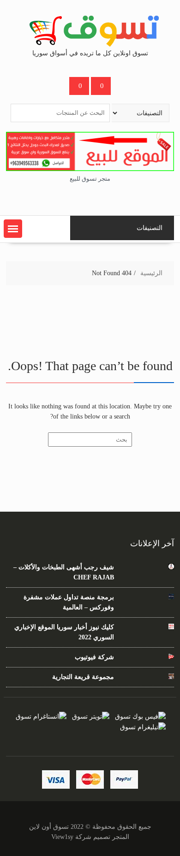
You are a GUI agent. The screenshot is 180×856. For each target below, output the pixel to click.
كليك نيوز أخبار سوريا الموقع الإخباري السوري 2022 (64, 632)
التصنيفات (149, 227)
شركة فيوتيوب (94, 657)
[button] (13, 228)
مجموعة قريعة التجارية (83, 676)
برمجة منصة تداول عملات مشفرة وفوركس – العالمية (69, 602)
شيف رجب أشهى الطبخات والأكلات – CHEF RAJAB (63, 572)
